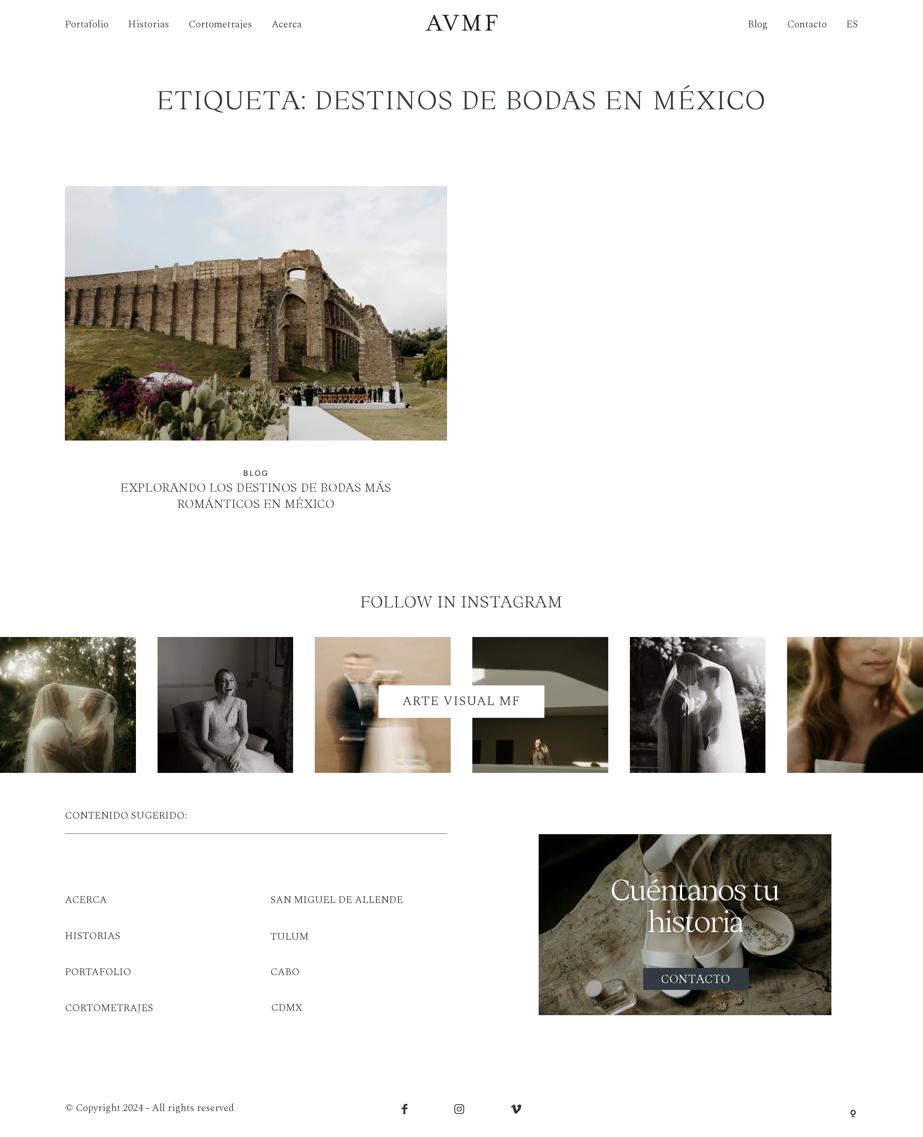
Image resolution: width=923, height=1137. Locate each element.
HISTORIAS (92, 936)
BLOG (256, 473)
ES (852, 24)
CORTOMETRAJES (109, 1008)
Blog (758, 24)
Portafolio (87, 24)
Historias (148, 24)
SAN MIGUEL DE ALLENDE (336, 900)
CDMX (286, 1008)
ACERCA (86, 900)
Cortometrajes (220, 24)
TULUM (289, 936)
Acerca (286, 24)
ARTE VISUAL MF (461, 701)
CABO (285, 972)
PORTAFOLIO (98, 972)
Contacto (807, 24)
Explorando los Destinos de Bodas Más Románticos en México (256, 358)
